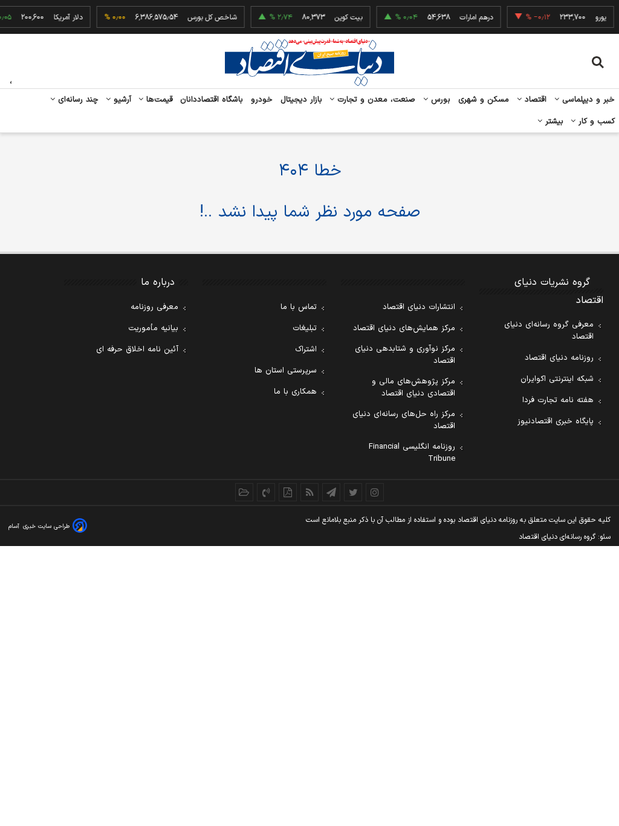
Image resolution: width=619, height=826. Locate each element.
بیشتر (552, 121)
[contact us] (266, 492)
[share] (288, 492)
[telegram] (331, 492)
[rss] (309, 492)
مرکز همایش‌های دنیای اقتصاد (404, 328)
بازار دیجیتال (301, 100)
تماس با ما (298, 307)
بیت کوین (343, 17)
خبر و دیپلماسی (587, 100)
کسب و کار (595, 121)
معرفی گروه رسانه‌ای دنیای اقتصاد (549, 331)
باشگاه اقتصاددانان (212, 100)
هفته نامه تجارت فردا (558, 400)
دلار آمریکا (62, 17)
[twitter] (353, 492)
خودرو (262, 100)
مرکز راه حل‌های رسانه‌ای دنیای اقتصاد (403, 420)
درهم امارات (471, 17)
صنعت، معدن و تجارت (375, 100)
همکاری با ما (295, 392)
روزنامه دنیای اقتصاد (559, 358)
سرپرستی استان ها (285, 371)
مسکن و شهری (484, 100)
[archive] (244, 492)
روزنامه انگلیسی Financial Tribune (412, 453)
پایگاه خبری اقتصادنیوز (555, 421)
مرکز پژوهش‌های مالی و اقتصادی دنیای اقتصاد (413, 388)
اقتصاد (534, 100)
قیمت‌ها (158, 100)
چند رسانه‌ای (77, 100)
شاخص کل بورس (207, 17)
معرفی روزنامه (154, 307)
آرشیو (121, 100)
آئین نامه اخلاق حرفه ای (137, 349)
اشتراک (306, 349)
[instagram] (375, 492)
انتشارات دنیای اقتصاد (419, 307)
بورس (439, 100)
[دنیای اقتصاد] (309, 62)
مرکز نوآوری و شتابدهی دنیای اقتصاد (405, 355)
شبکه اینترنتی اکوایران (557, 379)
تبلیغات (305, 328)
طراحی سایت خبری (46, 526)
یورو (595, 17)
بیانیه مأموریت (153, 328)
